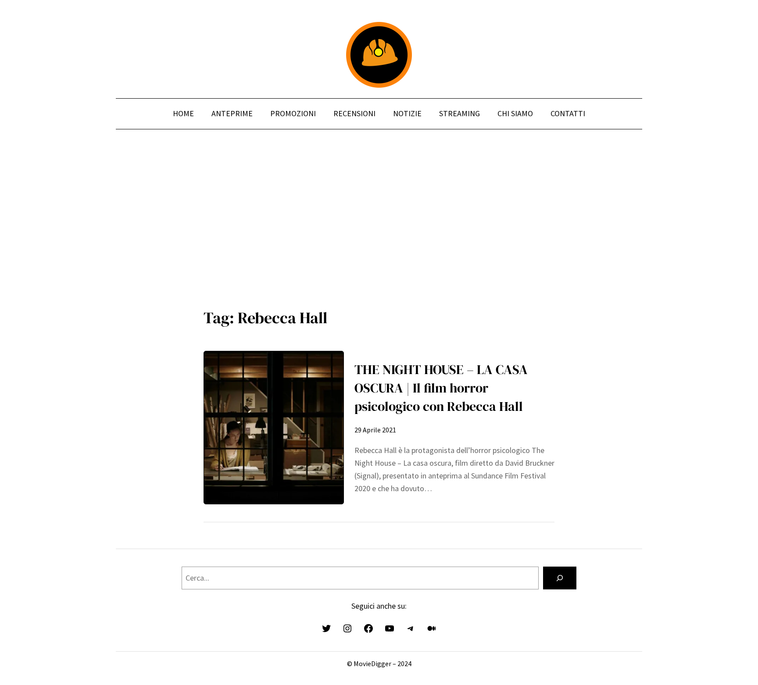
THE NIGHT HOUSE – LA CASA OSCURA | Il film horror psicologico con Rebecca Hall (441, 387)
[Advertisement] (379, 223)
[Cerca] (559, 578)
